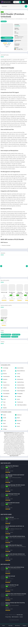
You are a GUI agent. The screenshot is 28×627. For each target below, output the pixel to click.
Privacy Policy (8, 616)
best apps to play (16, 334)
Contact (21, 616)
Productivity (10, 12)
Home (5, 12)
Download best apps (5, 336)
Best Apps (10, 625)
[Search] (20, 2)
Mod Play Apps (20, 614)
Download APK (8, 37)
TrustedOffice (17, 25)
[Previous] (1, 266)
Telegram (24, 625)
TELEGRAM (8, 40)
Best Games (17, 625)
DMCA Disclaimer (15, 616)
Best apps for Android (6, 334)
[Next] (27, 266)
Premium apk (15, 336)
